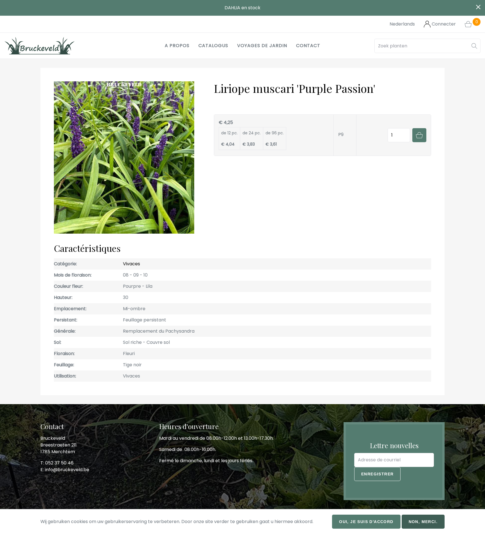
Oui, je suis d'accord (366, 521)
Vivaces (131, 264)
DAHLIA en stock (242, 7)
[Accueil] (39, 45)
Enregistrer (377, 474)
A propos (177, 45)
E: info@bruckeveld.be (64, 469)
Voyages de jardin (262, 45)
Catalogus (213, 45)
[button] (474, 46)
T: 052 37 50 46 (57, 463)
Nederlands (402, 24)
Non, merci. (423, 521)
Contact (308, 45)
